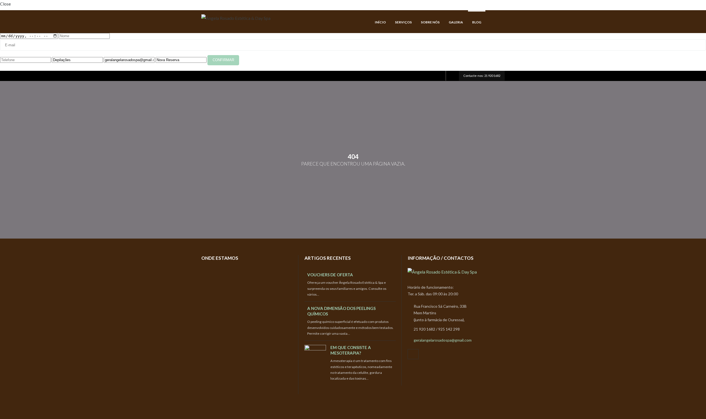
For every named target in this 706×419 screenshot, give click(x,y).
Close (5, 3)
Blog (476, 22)
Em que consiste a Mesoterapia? (350, 350)
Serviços (403, 22)
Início (380, 22)
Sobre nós (430, 22)
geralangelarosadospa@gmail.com (443, 340)
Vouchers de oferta (330, 274)
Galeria (456, 22)
